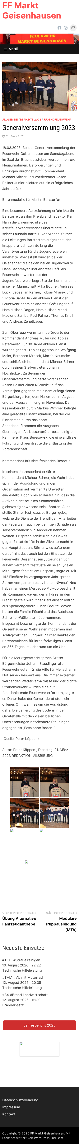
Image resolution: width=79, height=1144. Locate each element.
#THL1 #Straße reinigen (21, 960)
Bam (60, 1138)
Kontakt (8, 1114)
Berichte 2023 (30, 119)
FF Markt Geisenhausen (31, 10)
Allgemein (10, 119)
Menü (13, 49)
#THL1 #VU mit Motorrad (22, 977)
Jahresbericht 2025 (39, 1025)
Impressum (11, 1107)
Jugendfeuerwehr (57, 119)
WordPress (41, 1138)
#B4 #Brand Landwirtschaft (25, 995)
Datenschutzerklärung (20, 1100)
